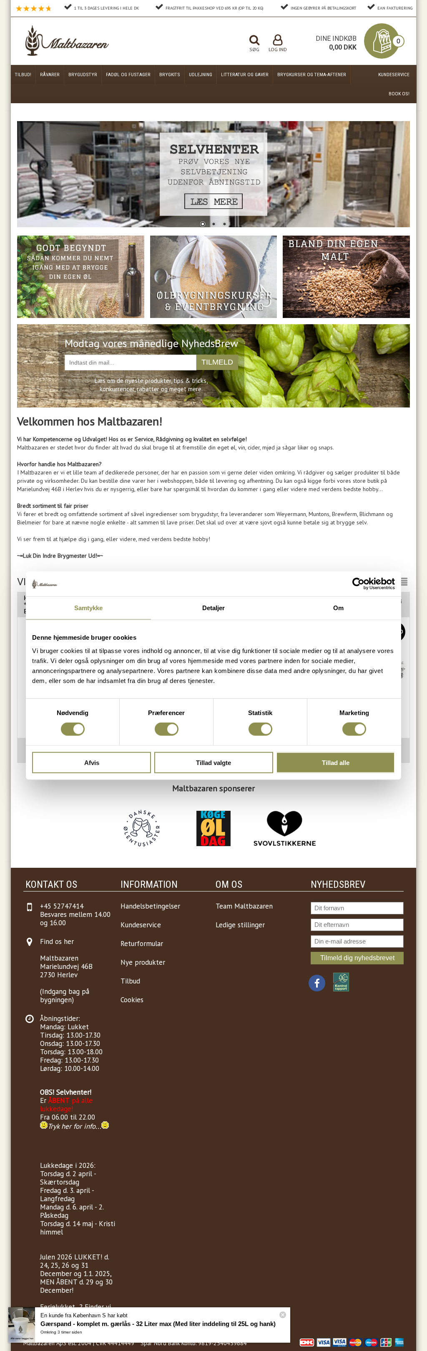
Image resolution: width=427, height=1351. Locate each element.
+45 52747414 (61, 906)
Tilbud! (23, 74)
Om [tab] (338, 607)
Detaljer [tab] (213, 607)
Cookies (132, 999)
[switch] (166, 729)
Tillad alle (335, 762)
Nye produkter (143, 962)
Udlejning (200, 74)
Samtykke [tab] (88, 607)
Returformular (142, 943)
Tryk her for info (71, 1126)
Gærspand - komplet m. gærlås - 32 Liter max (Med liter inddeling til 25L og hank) (158, 1323)
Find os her (57, 941)
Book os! (399, 94)
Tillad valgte (213, 762)
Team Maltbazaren (244, 906)
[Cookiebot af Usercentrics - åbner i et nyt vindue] (358, 584)
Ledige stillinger (240, 924)
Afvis (91, 762)
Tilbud (130, 981)
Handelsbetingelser (150, 906)
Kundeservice (393, 74)
